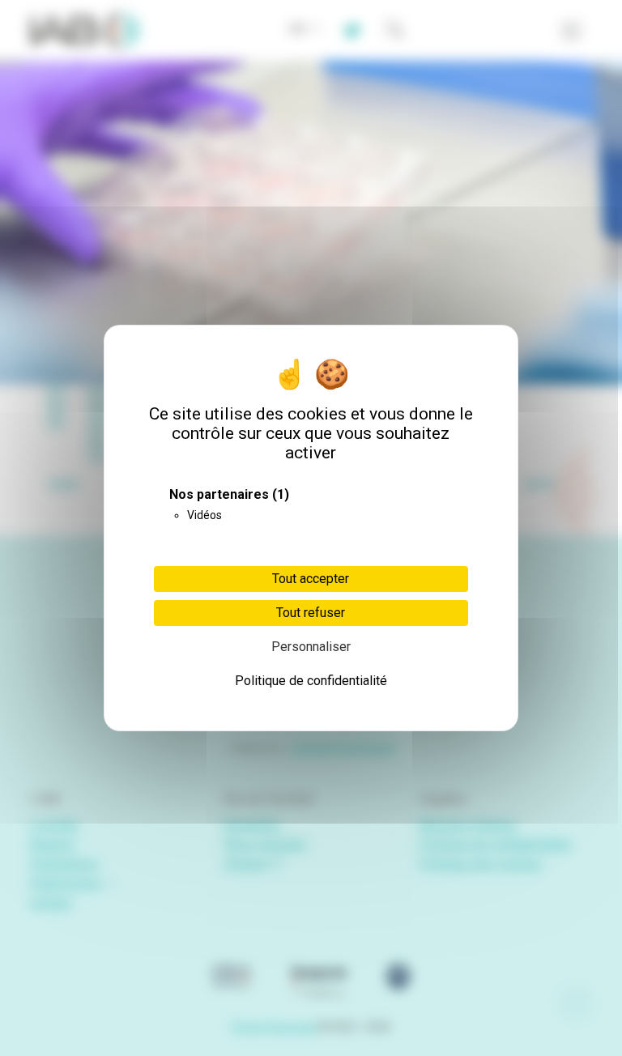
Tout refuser (310, 612)
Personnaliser (311, 646)
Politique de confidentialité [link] (311, 680)
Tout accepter (310, 578)
